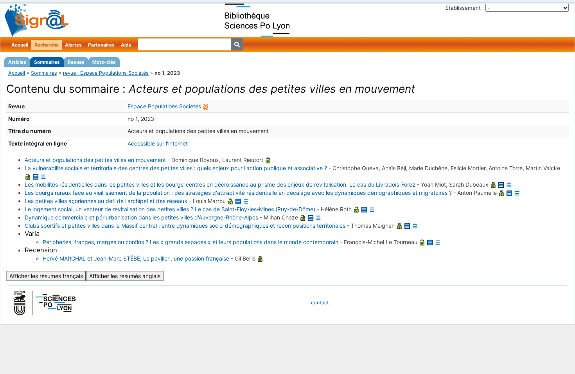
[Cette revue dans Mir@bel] (206, 106)
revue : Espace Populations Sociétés (106, 73)
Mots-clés (104, 62)
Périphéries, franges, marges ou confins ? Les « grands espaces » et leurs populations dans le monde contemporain (190, 242)
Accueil (19, 45)
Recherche (46, 45)
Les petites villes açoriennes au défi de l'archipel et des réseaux (106, 201)
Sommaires (47, 62)
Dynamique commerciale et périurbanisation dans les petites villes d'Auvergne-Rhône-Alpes (141, 217)
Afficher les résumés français (46, 276)
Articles (17, 62)
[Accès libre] (268, 159)
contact (320, 303)
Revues (76, 62)
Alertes (73, 45)
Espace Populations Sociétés (164, 106)
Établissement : (465, 8)
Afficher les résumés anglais (124, 276)
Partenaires (101, 45)
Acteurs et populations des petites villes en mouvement (95, 159)
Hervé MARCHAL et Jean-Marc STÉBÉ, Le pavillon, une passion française (136, 258)
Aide (126, 45)
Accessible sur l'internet (158, 143)
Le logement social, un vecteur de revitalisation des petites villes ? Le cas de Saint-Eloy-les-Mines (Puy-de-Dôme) (170, 209)
